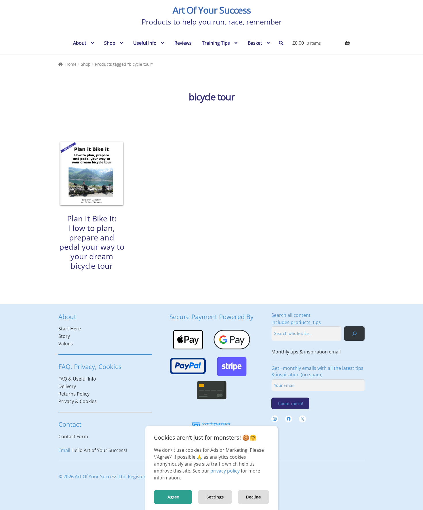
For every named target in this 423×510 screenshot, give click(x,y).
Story (64, 336)
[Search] (354, 333)
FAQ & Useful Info (77, 379)
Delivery (67, 386)
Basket (255, 43)
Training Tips (216, 43)
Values (65, 343)
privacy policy (225, 471)
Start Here (69, 328)
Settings (215, 497)
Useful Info (145, 43)
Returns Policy (73, 394)
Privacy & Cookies (77, 401)
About (79, 43)
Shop (109, 43)
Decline (253, 497)
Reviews (183, 43)
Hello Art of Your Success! (99, 450)
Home (71, 64)
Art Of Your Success (212, 10)
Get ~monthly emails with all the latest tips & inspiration (317, 371)
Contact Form (73, 436)
